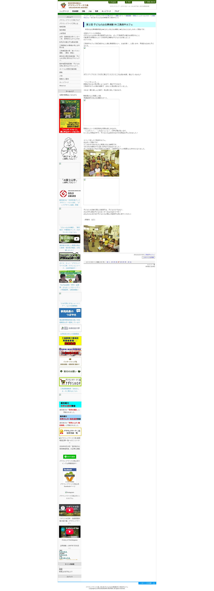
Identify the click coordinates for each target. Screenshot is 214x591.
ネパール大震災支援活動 (68, 69)
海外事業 (62, 30)
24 (112, 262)
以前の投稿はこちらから (68, 95)
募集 (61, 72)
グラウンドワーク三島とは (68, 23)
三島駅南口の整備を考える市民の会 (69, 46)
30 (125, 262)
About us (62, 85)
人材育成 (62, 33)
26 (116, 262)
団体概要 (75, 11)
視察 (96, 11)
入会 (90, 11)
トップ (86, 15)
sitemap (138, 1)
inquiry (150, 1)
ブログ (116, 11)
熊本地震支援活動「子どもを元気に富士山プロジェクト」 (69, 65)
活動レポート (119, 15)
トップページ (64, 11)
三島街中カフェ (149, 254)
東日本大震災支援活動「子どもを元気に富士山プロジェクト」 (69, 58)
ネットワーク (106, 11)
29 (123, 262)
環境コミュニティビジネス (141, 15)
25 (114, 262)
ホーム (92, 15)
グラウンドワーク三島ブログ (104, 15)
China (128, 1)
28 (121, 262)
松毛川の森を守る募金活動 (68, 42)
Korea (121, 1)
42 (128, 262)
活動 (83, 11)
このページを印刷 (148, 257)
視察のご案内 (64, 79)
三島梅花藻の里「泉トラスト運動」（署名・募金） (69, 52)
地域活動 (128, 15)
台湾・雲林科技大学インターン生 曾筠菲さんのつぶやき (69, 38)
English (112, 1)
